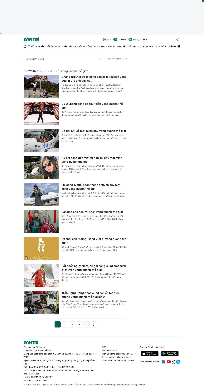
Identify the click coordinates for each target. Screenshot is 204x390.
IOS (149, 353)
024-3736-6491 (41, 367)
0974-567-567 (46, 377)
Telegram (178, 362)
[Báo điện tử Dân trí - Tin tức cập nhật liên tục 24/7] (31, 39)
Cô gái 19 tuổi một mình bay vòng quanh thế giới (93, 130)
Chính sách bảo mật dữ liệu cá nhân (118, 360)
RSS (104, 347)
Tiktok (173, 362)
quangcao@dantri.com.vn (120, 357)
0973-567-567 (67, 367)
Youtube (169, 362)
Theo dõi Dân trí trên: (149, 361)
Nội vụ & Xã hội (140, 39)
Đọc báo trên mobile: (152, 347)
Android (170, 353)
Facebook (163, 362)
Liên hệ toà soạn (110, 350)
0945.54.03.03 (126, 354)
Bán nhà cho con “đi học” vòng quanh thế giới (92, 212)
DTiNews (122, 39)
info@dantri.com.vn (38, 380)
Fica (109, 39)
